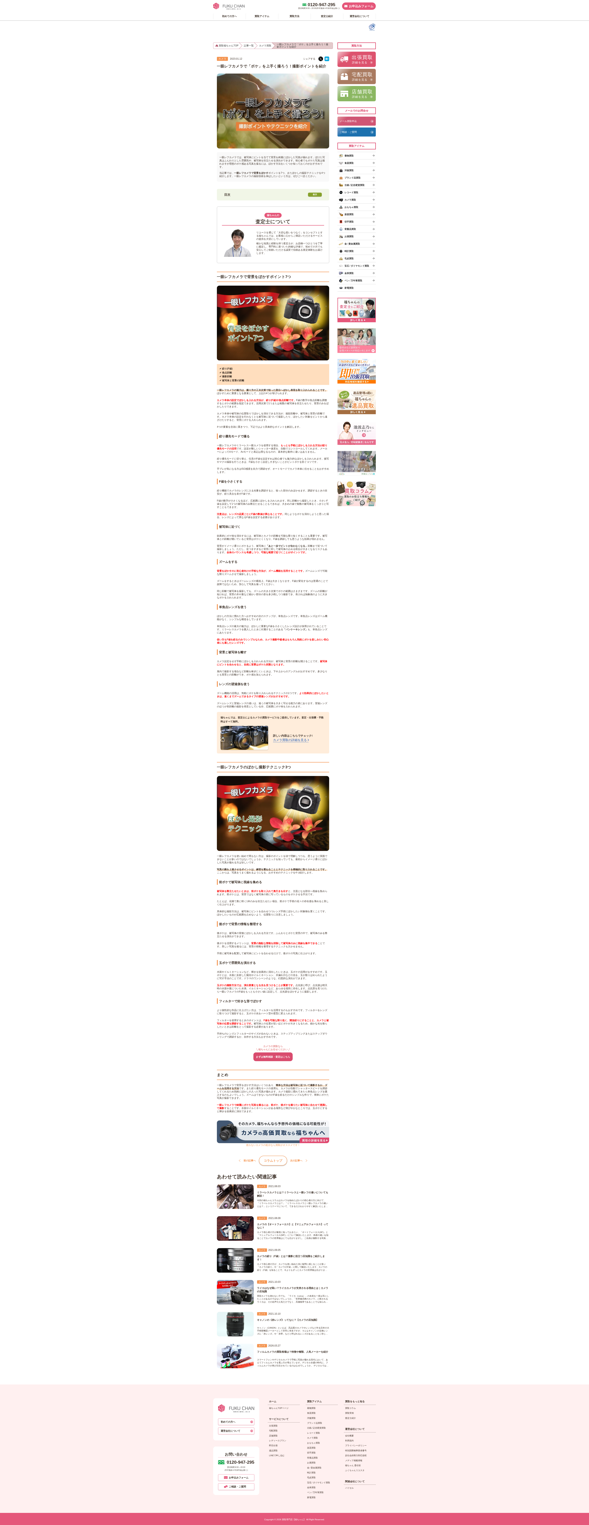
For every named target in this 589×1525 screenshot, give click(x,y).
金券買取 (311, 1487)
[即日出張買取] (356, 371)
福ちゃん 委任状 (353, 1465)
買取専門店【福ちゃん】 (293, 1519)
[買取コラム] (356, 494)
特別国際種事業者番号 (356, 1450)
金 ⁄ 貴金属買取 (314, 1467)
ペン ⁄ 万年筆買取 (315, 1492)
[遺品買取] (356, 402)
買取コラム (350, 1408)
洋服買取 (311, 1418)
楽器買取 (311, 1448)
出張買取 (273, 1425)
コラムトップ (273, 1160)
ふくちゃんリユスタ (354, 1470)
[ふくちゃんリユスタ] (356, 463)
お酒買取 (311, 1462)
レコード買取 (313, 1433)
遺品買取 (273, 1450)
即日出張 (273, 1445)
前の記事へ (250, 1160)
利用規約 (349, 1440)
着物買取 (311, 1408)
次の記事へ (296, 1160)
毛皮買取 (311, 1477)
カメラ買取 (312, 1438)
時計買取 (311, 1472)
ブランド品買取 (314, 1423)
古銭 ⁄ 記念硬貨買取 (316, 1428)
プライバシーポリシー (356, 1445)
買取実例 (349, 1413)
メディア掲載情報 (353, 1460)
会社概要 (349, 1435)
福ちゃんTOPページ (279, 1408)
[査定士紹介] (356, 310)
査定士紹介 (350, 1418)
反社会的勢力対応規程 (356, 1455)
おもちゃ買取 (313, 1443)
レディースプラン (277, 1440)
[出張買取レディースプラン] (356, 340)
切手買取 (311, 1452)
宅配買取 (273, 1430)
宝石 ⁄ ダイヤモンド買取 (318, 1482)
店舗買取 (273, 1435)
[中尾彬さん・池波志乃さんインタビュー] (356, 432)
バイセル (349, 1488)
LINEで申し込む (277, 1455)
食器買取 (311, 1413)
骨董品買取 (312, 1458)
